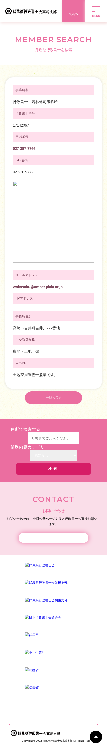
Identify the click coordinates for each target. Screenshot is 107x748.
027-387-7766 (24, 148)
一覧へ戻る (54, 398)
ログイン (73, 14)
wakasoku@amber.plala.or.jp (38, 287)
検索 (53, 469)
